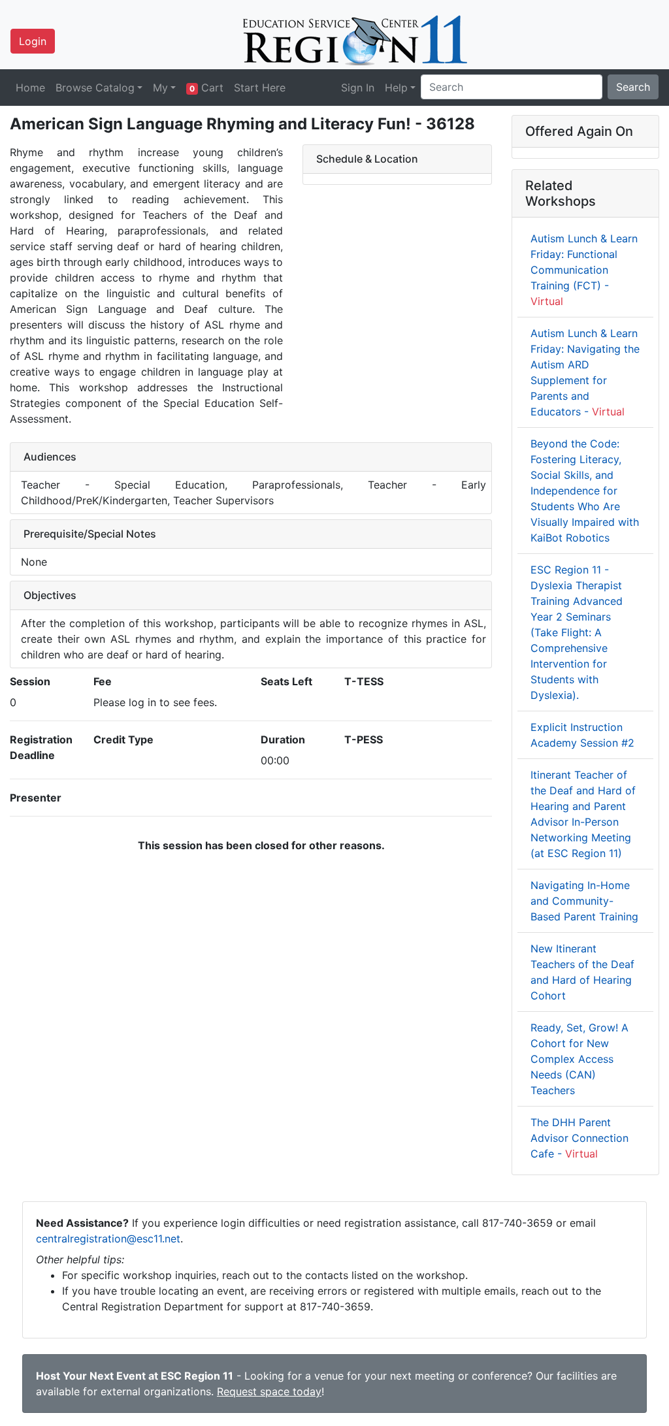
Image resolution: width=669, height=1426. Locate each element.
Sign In (357, 87)
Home (30, 87)
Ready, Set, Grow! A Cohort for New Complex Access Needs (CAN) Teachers (579, 1059)
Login (32, 41)
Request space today (269, 1391)
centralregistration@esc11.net (108, 1238)
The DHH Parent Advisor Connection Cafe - (579, 1138)
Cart (206, 87)
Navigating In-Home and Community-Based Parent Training (584, 901)
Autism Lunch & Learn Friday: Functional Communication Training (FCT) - (584, 270)
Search (633, 86)
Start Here (260, 87)
